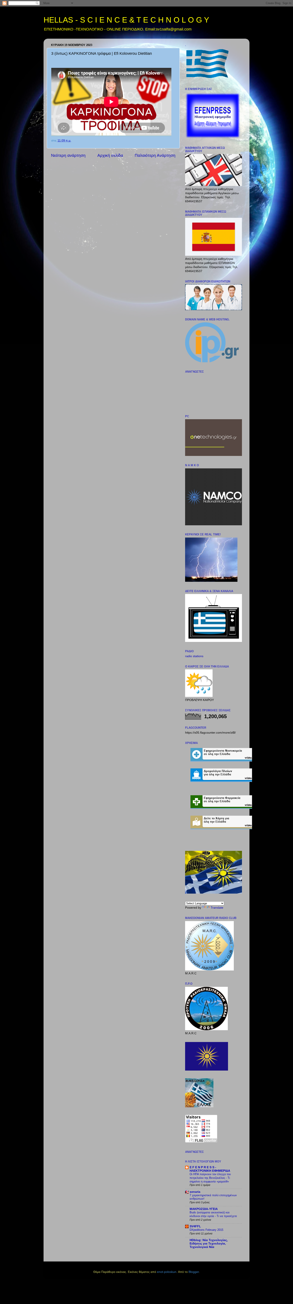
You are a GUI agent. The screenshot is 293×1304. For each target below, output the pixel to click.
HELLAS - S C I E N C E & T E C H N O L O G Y (126, 19)
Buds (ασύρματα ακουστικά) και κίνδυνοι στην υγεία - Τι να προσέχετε (213, 1214)
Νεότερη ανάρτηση (68, 155)
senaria (195, 1191)
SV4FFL (195, 1226)
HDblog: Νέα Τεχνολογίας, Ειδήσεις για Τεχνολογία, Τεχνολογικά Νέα (209, 1243)
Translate (217, 907)
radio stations (194, 656)
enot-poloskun (166, 1272)
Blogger (194, 1272)
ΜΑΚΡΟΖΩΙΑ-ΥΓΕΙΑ (204, 1209)
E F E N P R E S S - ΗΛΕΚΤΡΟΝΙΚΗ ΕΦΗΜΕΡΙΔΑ (210, 1169)
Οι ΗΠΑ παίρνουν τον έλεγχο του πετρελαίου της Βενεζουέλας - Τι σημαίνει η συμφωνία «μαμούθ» (210, 1178)
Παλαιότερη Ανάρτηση (155, 155)
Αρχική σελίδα (110, 155)
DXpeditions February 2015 (206, 1229)
